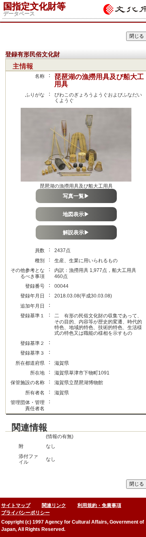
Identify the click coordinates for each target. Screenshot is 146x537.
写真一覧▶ (76, 196)
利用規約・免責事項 (99, 505)
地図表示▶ (76, 214)
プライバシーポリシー (25, 513)
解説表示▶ (76, 232)
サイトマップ (15, 505)
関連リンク (54, 505)
